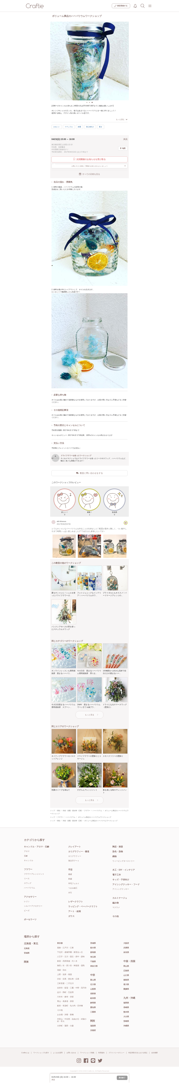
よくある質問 (58, 1053)
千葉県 (93, 961)
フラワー (28, 869)
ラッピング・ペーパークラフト (83, 906)
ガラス (71, 916)
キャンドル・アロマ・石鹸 (36, 846)
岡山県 (126, 966)
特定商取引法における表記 (137, 1053)
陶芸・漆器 (117, 846)
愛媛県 (126, 989)
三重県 (93, 1012)
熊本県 (126, 1012)
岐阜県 (93, 998)
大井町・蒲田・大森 (65, 1026)
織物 (114, 856)
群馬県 (93, 952)
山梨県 (93, 989)
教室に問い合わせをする (91, 473)
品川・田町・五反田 (65, 992)
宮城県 (26, 953)
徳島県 (126, 980)
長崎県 (126, 1007)
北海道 (26, 948)
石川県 (93, 984)
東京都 (60, 943)
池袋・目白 (61, 970)
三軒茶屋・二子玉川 (65, 983)
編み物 (115, 903)
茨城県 (93, 943)
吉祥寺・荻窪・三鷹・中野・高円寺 (71, 988)
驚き (100, 127)
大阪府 (126, 943)
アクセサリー (30, 897)
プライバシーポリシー (116, 1053)
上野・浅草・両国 (64, 974)
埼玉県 (93, 957)
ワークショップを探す (41, 1053)
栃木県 (93, 948)
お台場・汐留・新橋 (65, 1014)
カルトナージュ (119, 898)
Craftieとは (25, 1053)
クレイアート (74, 846)
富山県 (93, 980)
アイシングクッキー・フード (126, 884)
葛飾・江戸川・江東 (65, 948)
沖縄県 (126, 1026)
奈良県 (126, 952)
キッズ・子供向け (120, 879)
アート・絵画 (74, 911)
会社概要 (154, 1053)
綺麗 (79, 127)
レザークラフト (75, 901)
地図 (124, 148)
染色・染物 (117, 851)
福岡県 (126, 1003)
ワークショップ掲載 (87, 1053)
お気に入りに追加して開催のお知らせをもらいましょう (99, 165)
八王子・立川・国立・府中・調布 (71, 957)
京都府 (93, 1030)
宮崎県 (126, 1021)
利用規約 (101, 1053)
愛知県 (93, 1007)
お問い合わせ (71, 1053)
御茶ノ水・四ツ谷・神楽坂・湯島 (71, 965)
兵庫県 (126, 948)
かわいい (56, 127)
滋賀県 (93, 1026)
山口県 (126, 975)
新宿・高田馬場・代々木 (67, 961)
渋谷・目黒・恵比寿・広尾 (68, 979)
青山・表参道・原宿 (65, 1001)
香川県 (126, 984)
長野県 (93, 994)
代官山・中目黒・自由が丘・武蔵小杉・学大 (71, 1020)
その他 (115, 916)
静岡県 (93, 1003)
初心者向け (90, 127)
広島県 (126, 971)
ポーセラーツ (30, 919)
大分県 (126, 1016)
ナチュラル (69, 127)
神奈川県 (94, 966)
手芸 (70, 869)
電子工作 (116, 875)
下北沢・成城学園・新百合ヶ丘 (70, 952)
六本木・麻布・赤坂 (65, 997)
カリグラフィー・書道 (78, 851)
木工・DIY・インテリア (123, 870)
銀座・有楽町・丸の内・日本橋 (70, 1006)
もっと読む (120, 119)
